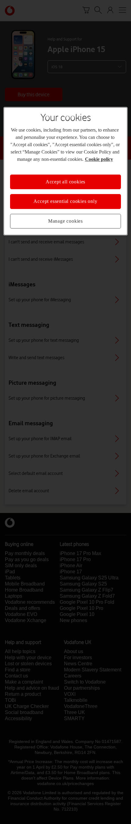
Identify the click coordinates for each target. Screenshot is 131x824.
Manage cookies (65, 221)
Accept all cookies (65, 181)
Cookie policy (99, 159)
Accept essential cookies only (65, 201)
